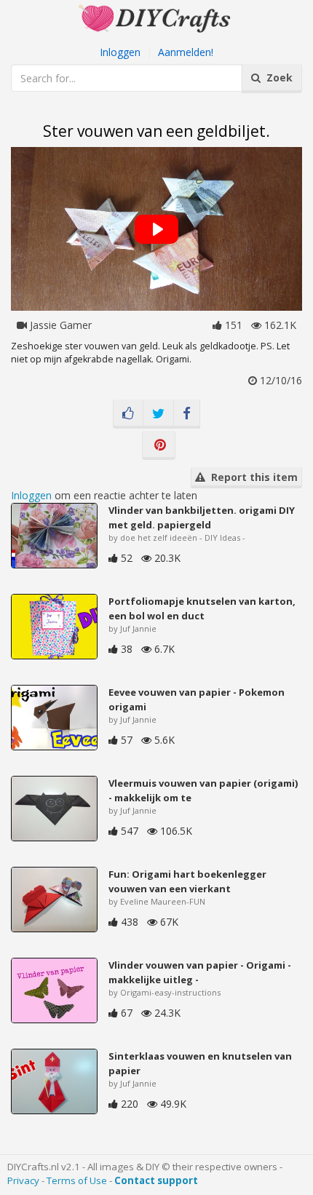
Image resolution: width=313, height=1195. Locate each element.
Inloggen (120, 52)
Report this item (251, 477)
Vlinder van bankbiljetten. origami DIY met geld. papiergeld (201, 517)
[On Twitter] (158, 414)
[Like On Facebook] (128, 414)
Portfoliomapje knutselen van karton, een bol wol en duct (202, 608)
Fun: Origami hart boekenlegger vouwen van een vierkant (187, 881)
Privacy (23, 1180)
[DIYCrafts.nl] (156, 17)
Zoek (277, 77)
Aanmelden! (185, 52)
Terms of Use (77, 1180)
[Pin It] (158, 445)
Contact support (156, 1180)
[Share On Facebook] (186, 414)
